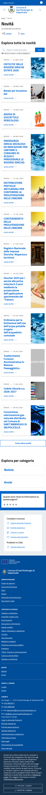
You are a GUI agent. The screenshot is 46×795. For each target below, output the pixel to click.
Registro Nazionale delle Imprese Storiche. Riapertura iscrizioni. (15, 252)
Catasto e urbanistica (9, 613)
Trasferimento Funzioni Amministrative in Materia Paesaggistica (14, 362)
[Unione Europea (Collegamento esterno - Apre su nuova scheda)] (23, 562)
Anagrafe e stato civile (9, 616)
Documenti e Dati (8, 601)
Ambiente (5, 648)
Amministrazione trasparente (12, 734)
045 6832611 (9, 703)
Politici (3, 594)
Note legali (5, 741)
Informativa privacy (8, 737)
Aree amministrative (9, 587)
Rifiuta (25, 785)
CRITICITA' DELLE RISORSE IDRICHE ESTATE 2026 (14, 67)
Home (3, 18)
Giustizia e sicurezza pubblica (12, 645)
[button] (8, 3)
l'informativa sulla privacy (13, 779)
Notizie (4, 671)
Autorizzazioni (6, 620)
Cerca (40, 50)
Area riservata (6, 748)
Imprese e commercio (9, 659)
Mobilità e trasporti (8, 641)
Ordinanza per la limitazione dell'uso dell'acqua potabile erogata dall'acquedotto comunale (15, 327)
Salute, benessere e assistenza (13, 631)
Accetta (24, 790)
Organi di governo (8, 583)
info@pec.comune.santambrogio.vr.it (18, 714)
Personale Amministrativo (11, 597)
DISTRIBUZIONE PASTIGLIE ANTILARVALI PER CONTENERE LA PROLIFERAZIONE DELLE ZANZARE (14, 190)
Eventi (3, 690)
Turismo (4, 634)
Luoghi (3, 687)
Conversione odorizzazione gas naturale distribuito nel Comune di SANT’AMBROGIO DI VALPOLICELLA (15, 419)
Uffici (3, 590)
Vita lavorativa (6, 638)
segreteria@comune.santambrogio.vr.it (21, 710)
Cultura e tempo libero (9, 655)
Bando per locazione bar (15, 92)
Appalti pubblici (7, 627)
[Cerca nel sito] (40, 10)
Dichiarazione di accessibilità (12, 744)
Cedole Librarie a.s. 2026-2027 (14, 390)
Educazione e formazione (10, 623)
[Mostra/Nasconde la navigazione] (4, 9)
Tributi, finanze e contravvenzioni (14, 652)
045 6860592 (9, 706)
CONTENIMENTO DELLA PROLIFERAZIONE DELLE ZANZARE (14, 223)
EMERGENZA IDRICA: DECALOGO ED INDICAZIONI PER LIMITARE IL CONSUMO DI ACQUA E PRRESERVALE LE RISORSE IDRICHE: (15, 151)
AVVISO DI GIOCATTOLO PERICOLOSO (11, 117)
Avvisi (3, 675)
